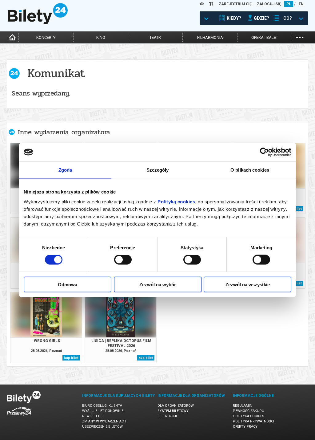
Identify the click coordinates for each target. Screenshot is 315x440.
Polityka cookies (248, 416)
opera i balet (264, 37)
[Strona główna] (38, 22)
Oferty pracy (245, 427)
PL (288, 4)
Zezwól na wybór (157, 284)
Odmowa (67, 284)
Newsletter (93, 416)
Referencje (168, 416)
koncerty (45, 37)
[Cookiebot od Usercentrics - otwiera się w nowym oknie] (264, 152)
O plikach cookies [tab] (249, 170)
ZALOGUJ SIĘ (269, 4)
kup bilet (71, 358)
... (300, 37)
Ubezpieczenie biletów (102, 427)
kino (100, 37)
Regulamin (242, 406)
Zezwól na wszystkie (247, 284)
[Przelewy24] (19, 417)
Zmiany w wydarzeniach (104, 421)
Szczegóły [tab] (157, 170)
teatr (155, 37)
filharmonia (210, 37)
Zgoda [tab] (65, 170)
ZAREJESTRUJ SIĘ (235, 4)
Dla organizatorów (176, 406)
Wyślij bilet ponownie (102, 411)
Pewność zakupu (248, 411)
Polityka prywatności (253, 421)
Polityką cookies (176, 201)
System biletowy (173, 411)
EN (301, 4)
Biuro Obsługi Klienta (102, 406)
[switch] (123, 260)
